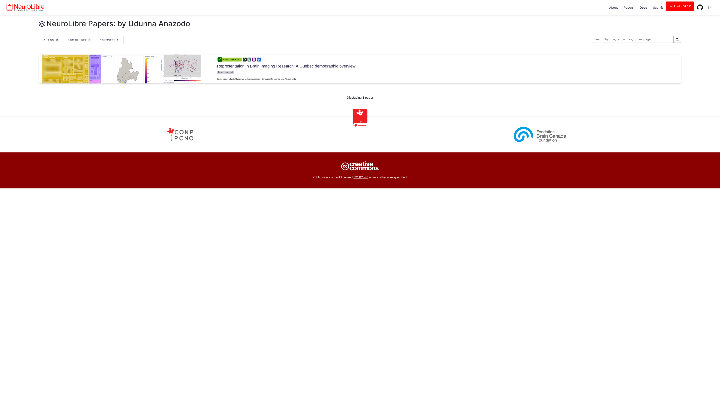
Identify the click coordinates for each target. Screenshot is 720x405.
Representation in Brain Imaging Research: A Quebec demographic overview (286, 66)
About (613, 7)
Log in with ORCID (680, 6)
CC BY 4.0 (361, 177)
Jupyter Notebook (225, 72)
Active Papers (109, 39)
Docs (643, 7)
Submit (658, 7)
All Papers (51, 39)
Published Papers (79, 39)
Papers (629, 7)
